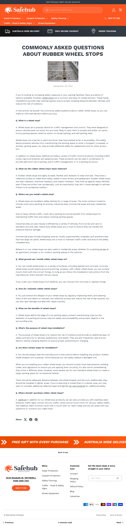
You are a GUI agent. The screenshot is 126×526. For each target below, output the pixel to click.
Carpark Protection (51, 475)
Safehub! (22, 400)
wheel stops (48, 98)
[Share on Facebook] (30, 419)
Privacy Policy (101, 515)
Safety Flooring (49, 480)
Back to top (63, 452)
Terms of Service (116, 515)
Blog (72, 491)
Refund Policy (76, 486)
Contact (74, 474)
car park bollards (77, 386)
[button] (120, 10)
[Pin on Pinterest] (36, 419)
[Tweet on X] (25, 419)
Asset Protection (50, 471)
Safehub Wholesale (17, 515)
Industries (75, 496)
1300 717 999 (21, 488)
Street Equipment (46, 23)
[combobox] (72, 10)
